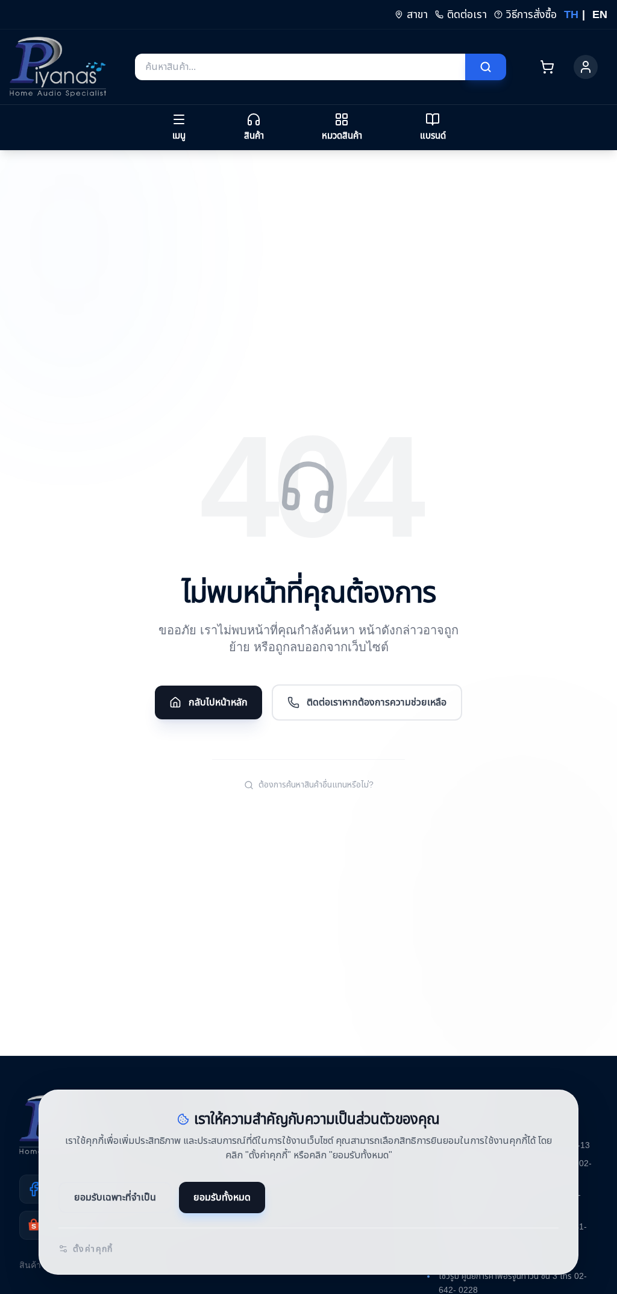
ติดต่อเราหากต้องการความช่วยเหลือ (379, 702)
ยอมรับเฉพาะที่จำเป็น (116, 1197)
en (599, 15)
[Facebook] (33, 1189)
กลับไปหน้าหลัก (214, 702)
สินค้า (29, 1265)
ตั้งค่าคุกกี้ (93, 1249)
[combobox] (300, 67)
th (567, 15)
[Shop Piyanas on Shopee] (33, 1225)
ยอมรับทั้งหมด (225, 1197)
